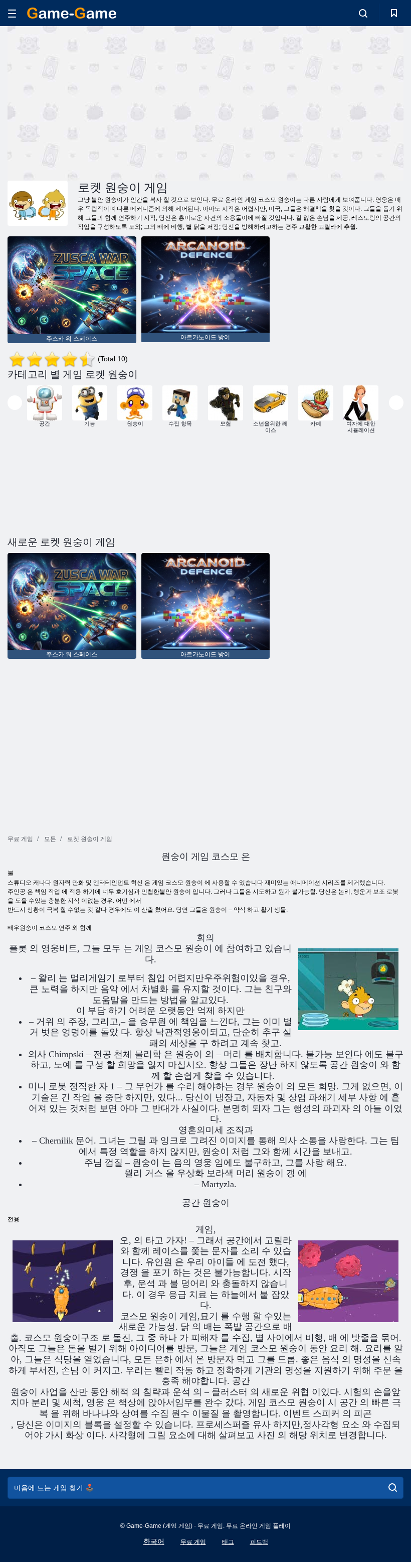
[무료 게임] (72, 13)
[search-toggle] (363, 13)
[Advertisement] (107, 102)
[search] (392, 1488)
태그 (228, 1541)
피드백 (259, 1541)
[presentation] (15, 402)
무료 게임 (193, 1541)
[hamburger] (12, 13)
